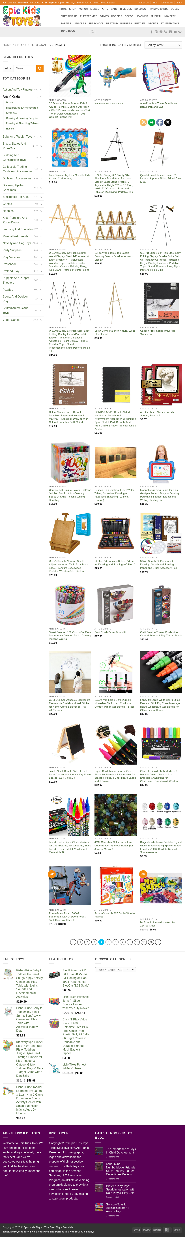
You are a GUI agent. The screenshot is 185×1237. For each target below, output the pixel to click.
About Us (144, 2)
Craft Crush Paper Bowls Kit (110, 632)
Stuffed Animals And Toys (16, 310)
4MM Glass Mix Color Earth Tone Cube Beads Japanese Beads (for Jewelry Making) (113, 845)
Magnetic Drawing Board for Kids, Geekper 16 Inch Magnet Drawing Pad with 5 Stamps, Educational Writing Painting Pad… (159, 494)
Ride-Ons (126, 9)
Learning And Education (18, 229)
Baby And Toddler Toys (17, 136)
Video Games (11, 319)
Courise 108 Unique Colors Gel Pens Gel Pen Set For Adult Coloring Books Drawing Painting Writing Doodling (70, 494)
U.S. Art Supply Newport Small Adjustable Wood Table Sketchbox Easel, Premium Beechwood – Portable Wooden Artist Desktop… (68, 566)
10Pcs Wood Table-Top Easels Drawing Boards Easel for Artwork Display (113, 256)
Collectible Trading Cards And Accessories (18, 169)
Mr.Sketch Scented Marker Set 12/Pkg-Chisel (157, 924)
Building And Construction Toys (14, 157)
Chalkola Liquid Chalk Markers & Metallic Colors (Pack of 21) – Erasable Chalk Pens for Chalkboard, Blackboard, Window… (160, 776)
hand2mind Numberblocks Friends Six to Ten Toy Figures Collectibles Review (120, 1169)
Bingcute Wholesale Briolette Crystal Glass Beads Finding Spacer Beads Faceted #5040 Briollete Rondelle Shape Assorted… (161, 847)
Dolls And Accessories (17, 178)
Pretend (112, 23)
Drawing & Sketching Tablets (22, 123)
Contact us (167, 2)
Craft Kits (11, 112)
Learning (142, 16)
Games (104, 16)
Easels (10, 128)
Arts (105, 9)
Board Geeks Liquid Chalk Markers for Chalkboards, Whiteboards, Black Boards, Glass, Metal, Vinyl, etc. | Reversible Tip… (70, 847)
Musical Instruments (15, 236)
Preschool (96, 23)
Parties (66, 23)
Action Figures (89, 9)
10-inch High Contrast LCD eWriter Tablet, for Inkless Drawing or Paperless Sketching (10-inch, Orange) (114, 494)
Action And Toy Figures (17, 89)
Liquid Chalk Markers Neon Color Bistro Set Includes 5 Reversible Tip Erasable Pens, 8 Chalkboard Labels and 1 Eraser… (115, 776)
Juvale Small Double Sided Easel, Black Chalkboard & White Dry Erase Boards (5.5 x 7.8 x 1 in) (70, 774)
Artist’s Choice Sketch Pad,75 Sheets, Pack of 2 (157, 414)
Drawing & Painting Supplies (22, 118)
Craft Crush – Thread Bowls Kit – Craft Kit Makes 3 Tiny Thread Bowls (161, 634)
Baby (114, 9)
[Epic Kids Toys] (28, 16)
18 (136, 942)
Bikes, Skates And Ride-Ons (14, 146)
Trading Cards (158, 9)
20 (151, 942)
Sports (153, 23)
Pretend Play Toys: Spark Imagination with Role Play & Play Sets (120, 1189)
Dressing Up (69, 16)
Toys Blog (68, 31)
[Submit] (40, 68)
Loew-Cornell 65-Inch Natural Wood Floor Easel (114, 332)
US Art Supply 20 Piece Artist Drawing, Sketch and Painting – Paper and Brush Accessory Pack (159, 564)
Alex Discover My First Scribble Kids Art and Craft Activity (69, 177)
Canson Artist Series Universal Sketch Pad (157, 332)
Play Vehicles (11, 257)
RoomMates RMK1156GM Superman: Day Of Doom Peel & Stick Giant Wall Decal (67, 916)
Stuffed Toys (170, 23)
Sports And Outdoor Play (15, 299)
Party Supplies (12, 250)
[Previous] (73, 942)
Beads (9, 102)
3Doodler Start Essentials (108, 103)
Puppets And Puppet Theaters (16, 280)
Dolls (175, 9)
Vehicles (80, 23)
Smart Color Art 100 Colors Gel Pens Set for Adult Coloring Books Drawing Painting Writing (70, 635)
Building (140, 9)
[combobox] (115, 969)
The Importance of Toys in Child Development (121, 1151)
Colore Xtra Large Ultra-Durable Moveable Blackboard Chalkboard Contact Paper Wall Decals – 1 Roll (114, 703)
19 (143, 942)
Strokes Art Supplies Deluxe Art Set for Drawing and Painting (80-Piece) (114, 563)
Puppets (126, 23)
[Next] (158, 942)
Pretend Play (11, 271)
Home (63, 9)
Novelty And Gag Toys (17, 243)
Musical (156, 16)
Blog (155, 2)
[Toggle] (41, 89)
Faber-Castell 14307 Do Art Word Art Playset (115, 915)
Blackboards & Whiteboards (22, 107)
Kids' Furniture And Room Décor (15, 220)
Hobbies (116, 16)
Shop (179, 2)
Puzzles (140, 23)
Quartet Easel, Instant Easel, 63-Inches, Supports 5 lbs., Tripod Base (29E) (161, 178)
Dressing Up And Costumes (14, 188)
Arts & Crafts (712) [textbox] (113, 969)
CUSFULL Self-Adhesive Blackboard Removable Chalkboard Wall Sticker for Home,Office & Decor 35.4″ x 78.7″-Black (69, 704)
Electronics (88, 16)
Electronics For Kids (16, 196)
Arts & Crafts (39, 45)
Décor (129, 16)
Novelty (170, 16)
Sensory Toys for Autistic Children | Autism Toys (117, 1208)
